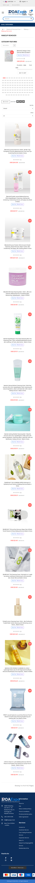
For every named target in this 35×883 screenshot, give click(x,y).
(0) (24, 58)
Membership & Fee (24, 848)
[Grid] (17, 101)
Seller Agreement (23, 816)
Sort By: (32, 105)
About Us (21, 803)
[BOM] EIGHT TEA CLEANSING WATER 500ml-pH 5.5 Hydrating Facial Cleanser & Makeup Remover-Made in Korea (17, 484)
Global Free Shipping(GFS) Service (26, 844)
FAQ (20, 806)
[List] (20, 101)
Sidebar (6, 101)
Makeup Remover (6, 31)
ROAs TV (21, 840)
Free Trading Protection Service (25, 834)
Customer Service (24, 830)
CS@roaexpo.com (9, 820)
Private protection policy (25, 814)
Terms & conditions (24, 811)
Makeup (26, 29)
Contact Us (22, 827)
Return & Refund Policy (25, 808)
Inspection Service (24, 837)
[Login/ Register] (24, 11)
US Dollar (11, 1)
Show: (32, 112)
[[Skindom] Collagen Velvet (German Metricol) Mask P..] (8, 56)
